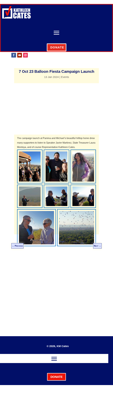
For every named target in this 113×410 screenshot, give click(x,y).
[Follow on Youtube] (19, 55)
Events (65, 77)
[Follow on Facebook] (13, 55)
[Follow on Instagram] (25, 55)
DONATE (57, 47)
